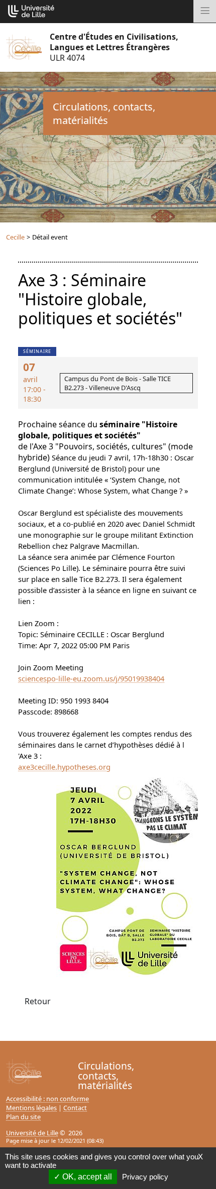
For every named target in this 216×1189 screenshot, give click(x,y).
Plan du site (23, 1116)
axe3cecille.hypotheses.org (64, 767)
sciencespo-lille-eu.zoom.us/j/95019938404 (91, 678)
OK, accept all (86, 1176)
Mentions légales (31, 1107)
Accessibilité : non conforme (47, 1098)
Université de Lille (32, 1132)
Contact (75, 1107)
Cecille (15, 237)
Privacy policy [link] (145, 1176)
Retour (38, 1001)
